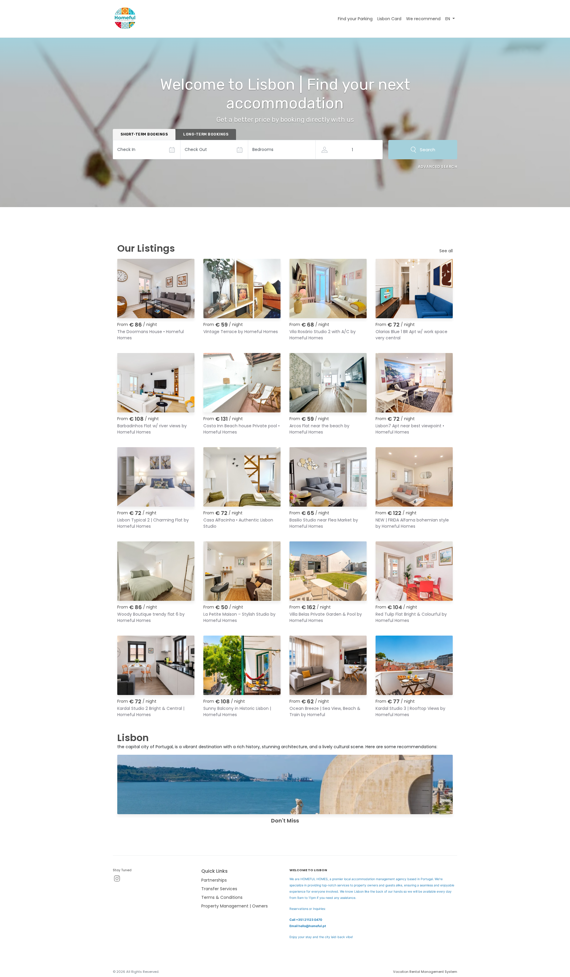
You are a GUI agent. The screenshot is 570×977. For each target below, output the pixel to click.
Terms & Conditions (222, 897)
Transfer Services (219, 889)
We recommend (423, 19)
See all (446, 251)
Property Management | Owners (234, 906)
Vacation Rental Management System (425, 971)
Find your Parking (355, 19)
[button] (450, 18)
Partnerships (214, 880)
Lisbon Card (389, 19)
